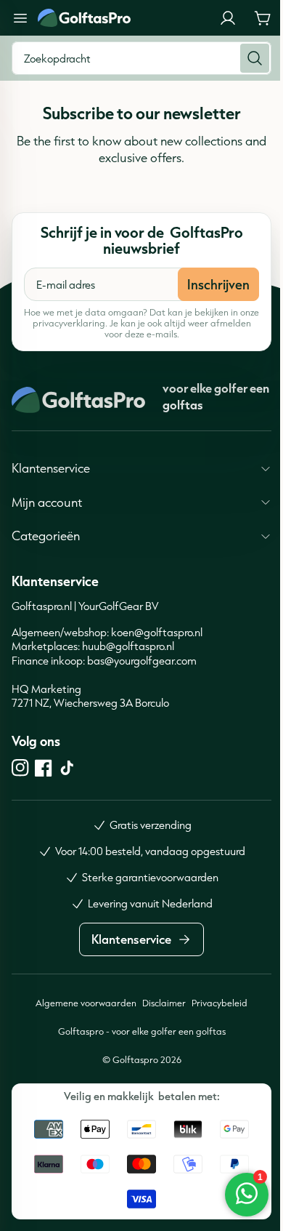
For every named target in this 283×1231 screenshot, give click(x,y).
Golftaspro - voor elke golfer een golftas (136, 1031)
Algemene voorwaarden (80, 1003)
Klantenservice (51, 468)
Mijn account (47, 502)
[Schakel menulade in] (20, 18)
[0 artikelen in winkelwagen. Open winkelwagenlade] (262, 18)
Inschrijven (218, 284)
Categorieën (46, 535)
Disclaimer (159, 1003)
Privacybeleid (214, 1003)
